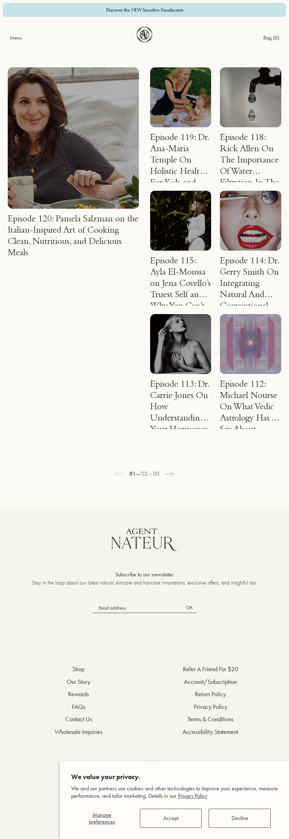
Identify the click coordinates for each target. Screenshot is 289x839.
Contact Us (78, 719)
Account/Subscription (210, 682)
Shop (78, 669)
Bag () (271, 37)
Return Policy (210, 694)
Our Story (78, 682)
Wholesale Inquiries (78, 732)
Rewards (78, 694)
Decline (240, 818)
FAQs (78, 707)
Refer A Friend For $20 (210, 669)
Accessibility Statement (210, 732)
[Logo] (145, 34)
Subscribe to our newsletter (144, 574)
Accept (170, 818)
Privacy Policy (192, 796)
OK (189, 607)
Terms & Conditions (210, 719)
